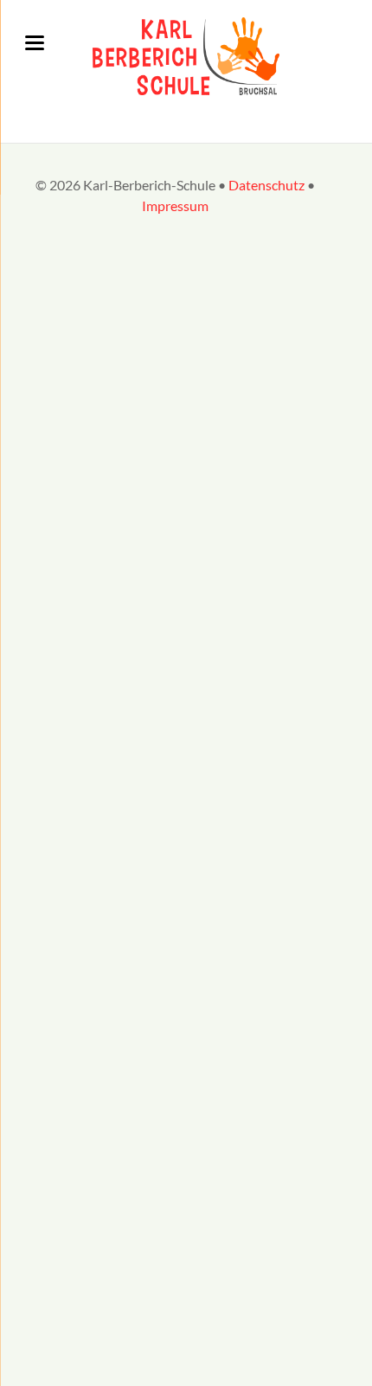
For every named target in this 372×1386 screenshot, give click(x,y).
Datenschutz (266, 184)
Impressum (175, 205)
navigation (35, 43)
